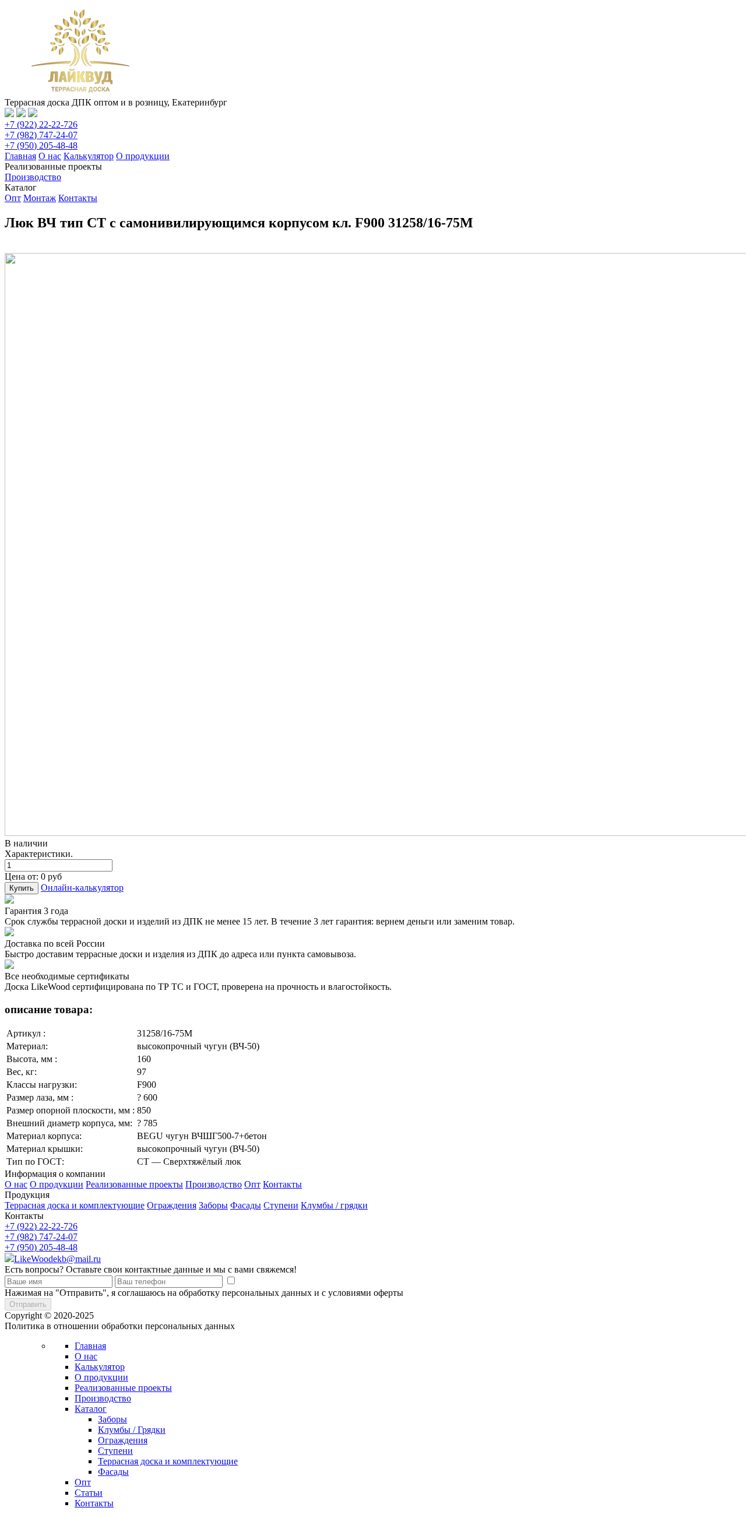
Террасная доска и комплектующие (75, 1205)
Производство (33, 177)
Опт (13, 198)
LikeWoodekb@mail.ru (57, 1259)
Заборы (213, 1205)
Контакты (77, 198)
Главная (20, 156)
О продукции (143, 156)
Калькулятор (89, 156)
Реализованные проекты (134, 1184)
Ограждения (171, 1205)
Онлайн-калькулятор (82, 887)
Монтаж (39, 198)
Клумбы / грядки (334, 1205)
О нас (49, 156)
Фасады (245, 1205)
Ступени (280, 1205)
